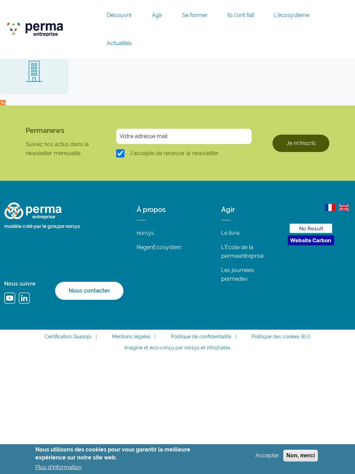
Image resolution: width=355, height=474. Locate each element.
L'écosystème (291, 15)
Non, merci (300, 455)
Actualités (119, 43)
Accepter (267, 455)
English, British (344, 207)
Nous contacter (89, 290)
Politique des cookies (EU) (281, 336)
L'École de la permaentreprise (242, 251)
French (330, 207)
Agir (157, 15)
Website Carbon (310, 240)
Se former (195, 15)
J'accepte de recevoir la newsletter (174, 153)
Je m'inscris (301, 143)
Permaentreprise (85, 28)
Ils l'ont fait (240, 15)
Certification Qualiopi (68, 336)
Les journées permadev (237, 274)
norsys (145, 233)
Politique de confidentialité (201, 336)
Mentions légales (131, 336)
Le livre (230, 233)
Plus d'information (58, 467)
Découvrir (119, 15)
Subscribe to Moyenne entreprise (3, 102)
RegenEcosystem (159, 247)
